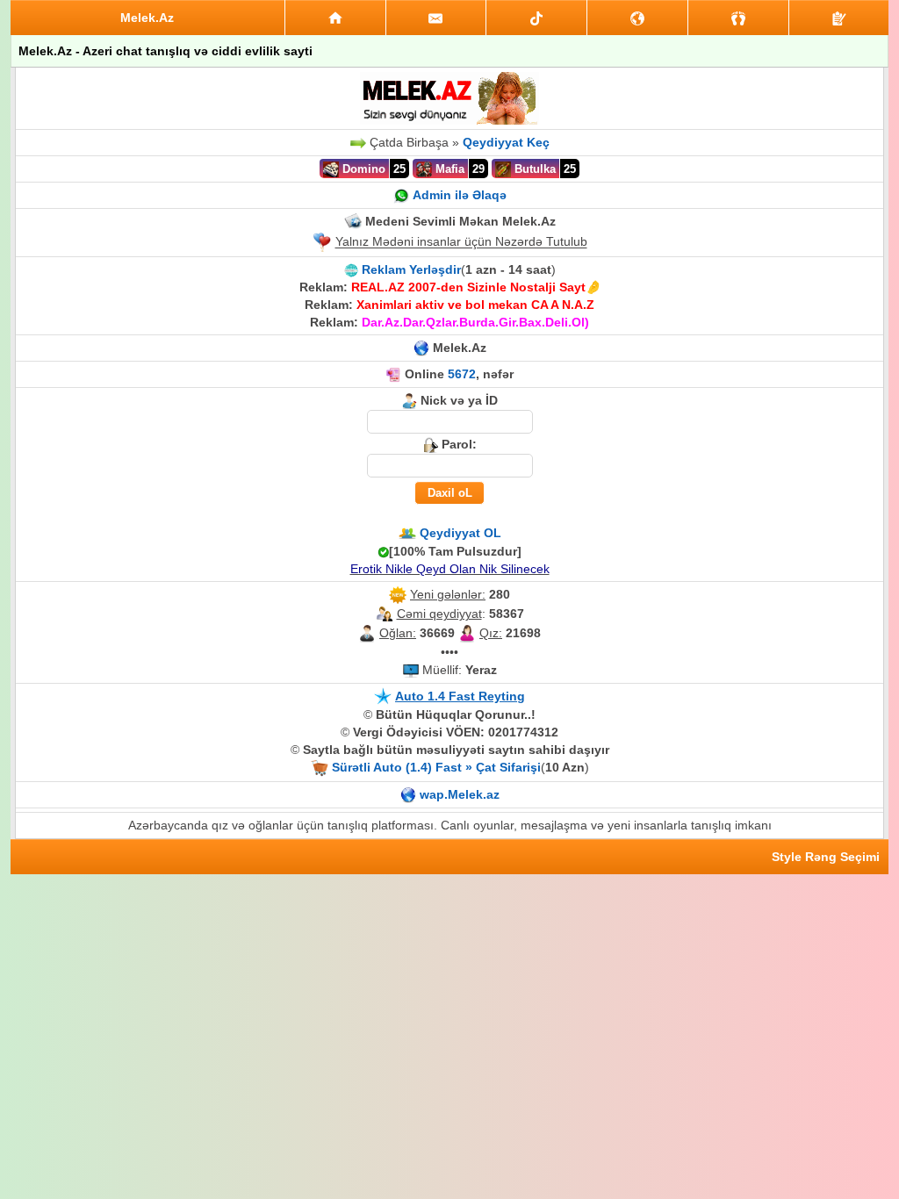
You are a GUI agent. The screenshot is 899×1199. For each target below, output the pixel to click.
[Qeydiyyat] (838, 17)
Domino (362, 169)
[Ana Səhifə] (335, 17)
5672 (462, 374)
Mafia (448, 169)
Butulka (533, 169)
